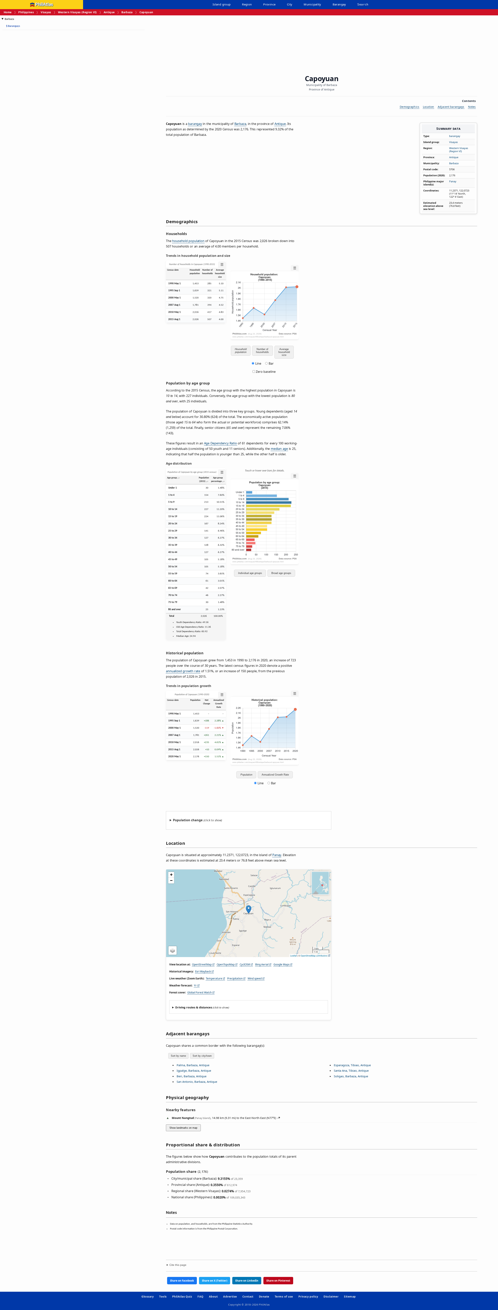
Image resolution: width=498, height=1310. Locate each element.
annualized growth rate (183, 671)
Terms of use (284, 1296)
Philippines (26, 12)
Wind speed (255, 978)
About (213, 1296)
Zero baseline (265, 371)
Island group (222, 4)
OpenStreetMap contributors (314, 955)
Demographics (409, 107)
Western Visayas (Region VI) (77, 12)
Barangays (13, 26)
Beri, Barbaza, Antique (191, 1076)
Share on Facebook (182, 1280)
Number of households (262, 351)
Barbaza (126, 12)
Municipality (312, 4)
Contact (247, 1296)
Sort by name (178, 1055)
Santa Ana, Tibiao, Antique (351, 1070)
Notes (472, 107)
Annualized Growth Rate (275, 774)
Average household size (284, 352)
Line (258, 363)
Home (7, 12)
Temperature (214, 978)
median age (279, 449)
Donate (264, 1296)
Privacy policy (308, 1296)
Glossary (147, 1296)
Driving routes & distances (193, 1007)
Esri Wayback (203, 971)
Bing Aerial (261, 964)
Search (362, 4)
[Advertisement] (33, 91)
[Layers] (172, 950)
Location (428, 107)
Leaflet (293, 955)
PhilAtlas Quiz (182, 1296)
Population (246, 774)
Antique (109, 12)
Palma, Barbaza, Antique (193, 1065)
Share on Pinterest (278, 1280)
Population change (188, 820)
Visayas (46, 12)
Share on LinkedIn (246, 1280)
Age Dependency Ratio (220, 443)
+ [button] (171, 874)
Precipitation (235, 978)
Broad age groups (281, 573)
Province (269, 4)
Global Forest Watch (199, 992)
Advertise (230, 1296)
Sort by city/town (202, 1055)
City (289, 4)
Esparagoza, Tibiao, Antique (352, 1065)
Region (247, 4)
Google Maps (281, 964)
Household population (241, 351)
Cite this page (177, 1264)
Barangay (339, 4)
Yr (195, 985)
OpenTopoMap (226, 964)
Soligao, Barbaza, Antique (351, 1076)
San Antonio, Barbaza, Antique (197, 1082)
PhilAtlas (44, 4)
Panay (452, 181)
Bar (271, 363)
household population (188, 241)
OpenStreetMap (202, 964)
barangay (454, 136)
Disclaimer (331, 1296)
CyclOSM (245, 964)
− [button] (171, 880)
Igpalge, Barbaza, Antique (194, 1070)
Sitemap (350, 1296)
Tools (163, 1296)
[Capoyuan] (248, 909)
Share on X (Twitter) (214, 1280)
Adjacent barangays (451, 107)
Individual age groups (250, 573)
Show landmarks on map (183, 1127)
